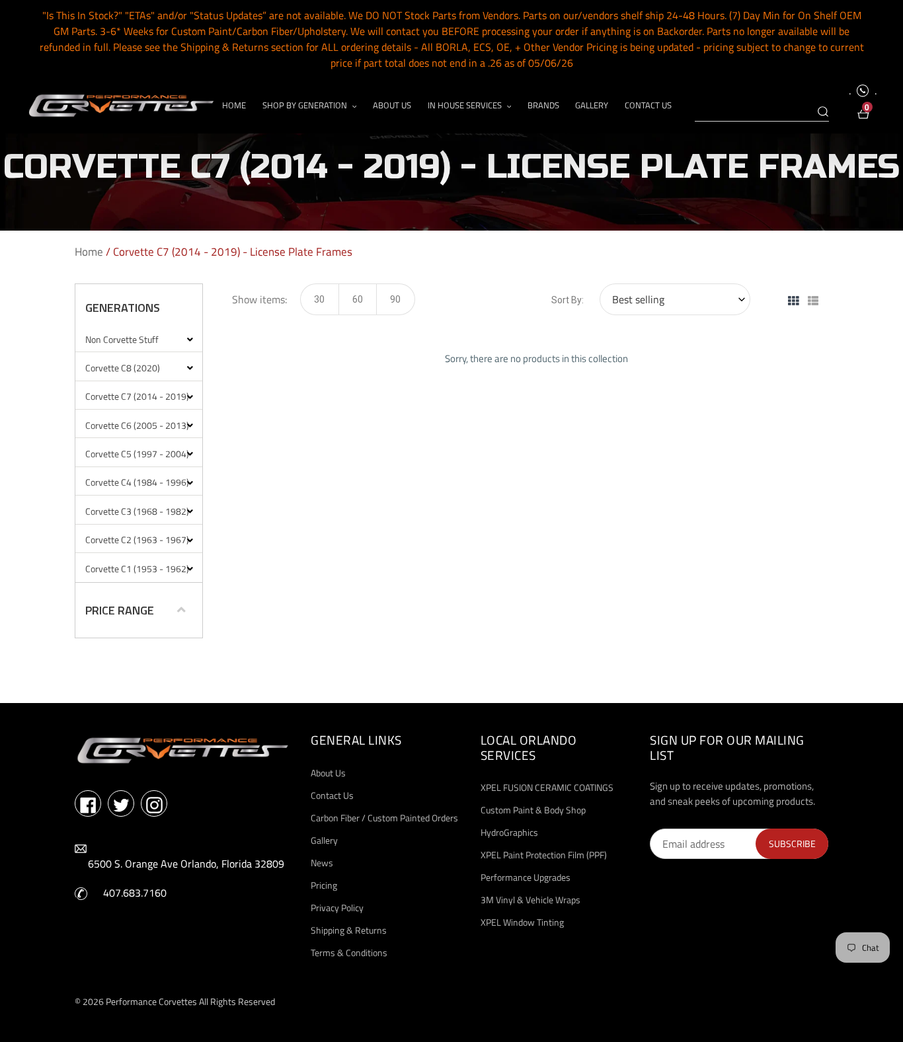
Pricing (324, 885)
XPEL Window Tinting (522, 922)
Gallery (324, 840)
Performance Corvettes (151, 1001)
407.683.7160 (135, 893)
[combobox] (762, 112)
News (322, 863)
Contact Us (332, 795)
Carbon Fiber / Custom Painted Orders (384, 818)
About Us (328, 773)
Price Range (119, 610)
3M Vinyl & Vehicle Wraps (530, 900)
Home (89, 251)
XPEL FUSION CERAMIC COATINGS (547, 787)
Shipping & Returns (349, 930)
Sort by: (567, 300)
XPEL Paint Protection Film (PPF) (544, 855)
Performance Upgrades (525, 877)
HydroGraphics (509, 832)
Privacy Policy (337, 907)
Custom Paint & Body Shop (533, 810)
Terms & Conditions (349, 952)
